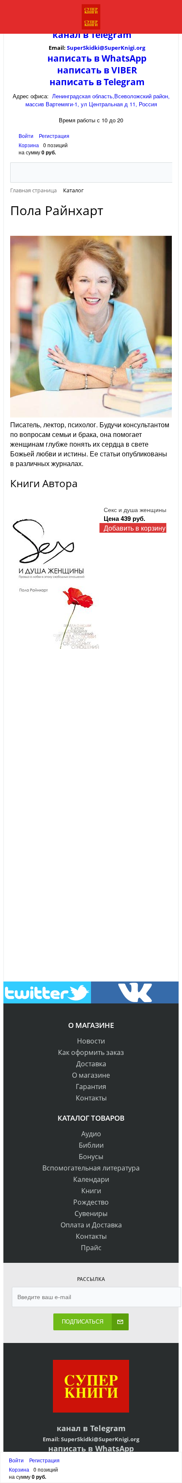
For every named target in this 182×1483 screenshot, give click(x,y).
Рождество (91, 1202)
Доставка (91, 1063)
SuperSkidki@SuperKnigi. (101, 47)
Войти (27, 135)
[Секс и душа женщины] (55, 577)
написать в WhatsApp (96, 58)
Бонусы (91, 1156)
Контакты (91, 1098)
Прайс (91, 1247)
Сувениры (91, 1213)
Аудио (91, 1133)
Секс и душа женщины (135, 509)
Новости (91, 1041)
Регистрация (54, 135)
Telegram (110, 34)
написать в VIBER (97, 70)
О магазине (91, 1075)
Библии (91, 1145)
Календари (91, 1179)
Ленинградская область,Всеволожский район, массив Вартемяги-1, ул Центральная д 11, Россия (97, 100)
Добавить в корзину (134, 528)
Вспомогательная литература (91, 1168)
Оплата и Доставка (91, 1225)
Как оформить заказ (91, 1052)
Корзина (29, 144)
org (140, 47)
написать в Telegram (97, 82)
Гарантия (91, 1086)
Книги (91, 1190)
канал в (70, 34)
